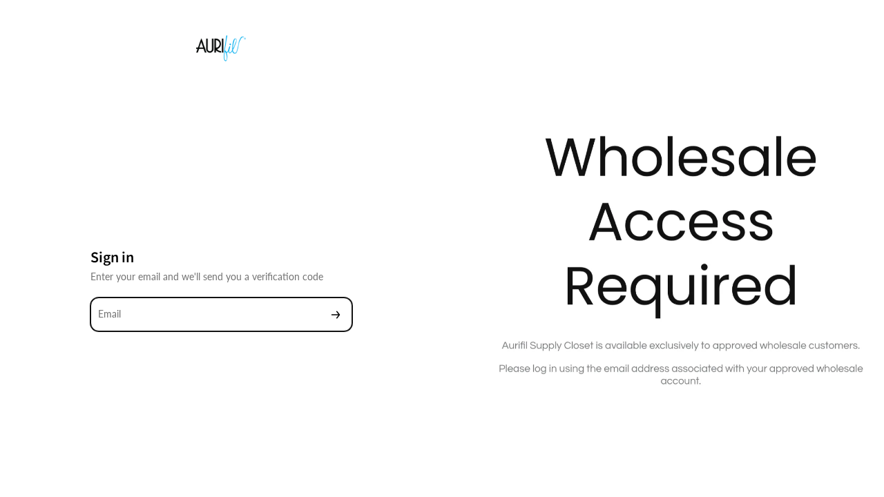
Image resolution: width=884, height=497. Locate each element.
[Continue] (335, 314)
